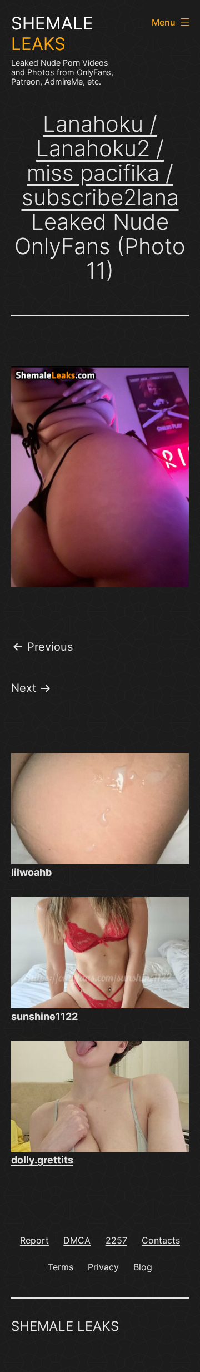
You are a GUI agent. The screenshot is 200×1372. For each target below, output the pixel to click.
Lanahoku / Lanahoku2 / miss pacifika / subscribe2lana (100, 160)
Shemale (52, 34)
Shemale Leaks (65, 1326)
